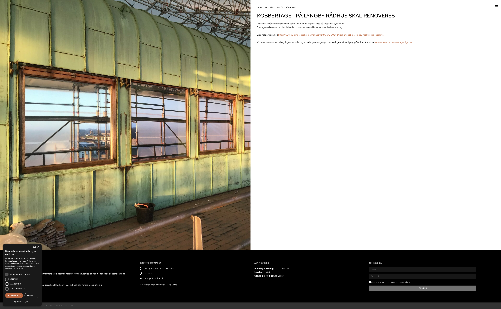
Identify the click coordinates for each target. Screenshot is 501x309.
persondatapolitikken (401, 282)
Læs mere (19, 269)
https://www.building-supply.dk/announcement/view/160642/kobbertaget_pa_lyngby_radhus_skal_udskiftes (331, 34)
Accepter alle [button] (14, 295)
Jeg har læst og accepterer (390, 282)
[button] (22, 302)
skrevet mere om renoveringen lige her (393, 42)
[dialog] (22, 275)
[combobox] (34, 247)
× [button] (38, 247)
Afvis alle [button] (31, 295)
